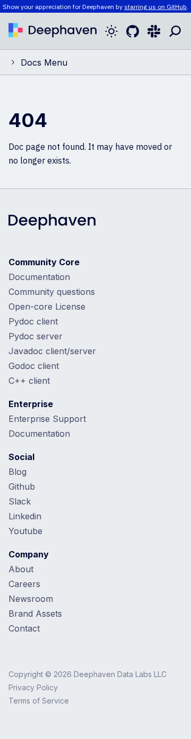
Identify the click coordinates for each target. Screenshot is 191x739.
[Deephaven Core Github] (132, 31)
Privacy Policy (33, 687)
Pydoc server (35, 336)
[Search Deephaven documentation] (175, 31)
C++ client (29, 380)
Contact (24, 628)
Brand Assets (35, 613)
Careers (24, 584)
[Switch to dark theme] (111, 31)
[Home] (52, 31)
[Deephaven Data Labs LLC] (52, 223)
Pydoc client (33, 321)
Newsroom (30, 598)
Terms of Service (38, 700)
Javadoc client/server (52, 351)
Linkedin (24, 516)
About (20, 569)
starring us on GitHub (155, 7)
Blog (17, 471)
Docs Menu (44, 62)
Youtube (25, 531)
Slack (19, 501)
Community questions (51, 291)
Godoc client (33, 366)
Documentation (39, 277)
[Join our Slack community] (153, 31)
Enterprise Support (47, 418)
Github (21, 486)
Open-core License (46, 306)
